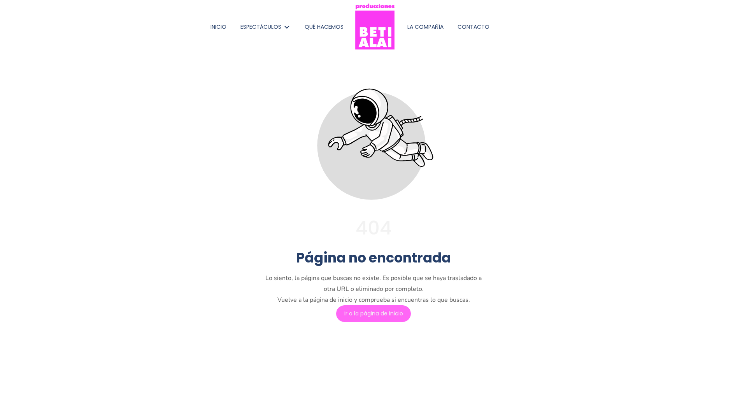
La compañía (425, 27)
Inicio (218, 27)
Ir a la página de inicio (373, 314)
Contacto (473, 27)
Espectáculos (260, 27)
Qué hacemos (324, 27)
